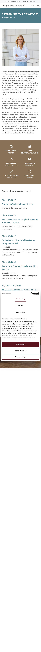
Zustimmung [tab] (20, 299)
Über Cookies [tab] (20, 312)
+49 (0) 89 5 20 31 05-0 (29, 1)
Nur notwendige (20, 357)
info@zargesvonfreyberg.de (13, 1)
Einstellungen (19, 350)
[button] (32, 5)
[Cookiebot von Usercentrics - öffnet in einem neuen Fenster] (30, 293)
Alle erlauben (20, 344)
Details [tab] (20, 305)
